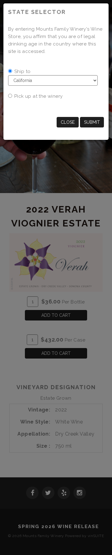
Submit (92, 122)
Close (68, 122)
